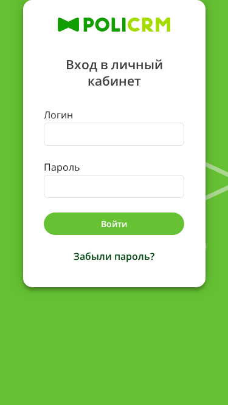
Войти (114, 224)
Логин (58, 114)
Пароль (62, 167)
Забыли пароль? (114, 256)
